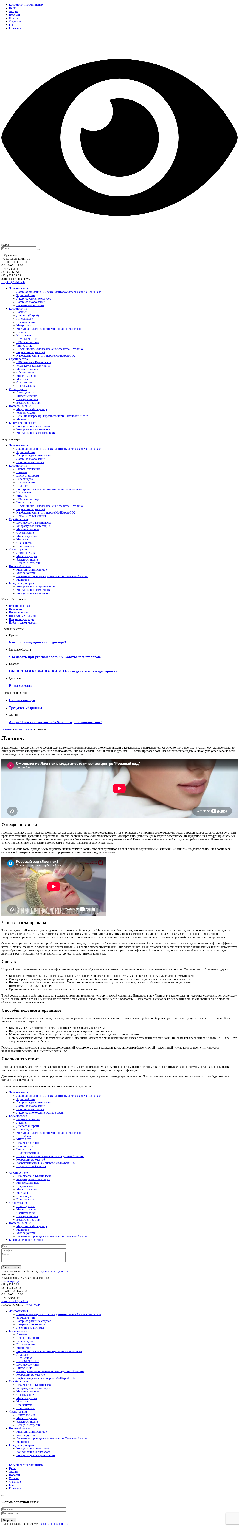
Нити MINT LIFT (27, 338)
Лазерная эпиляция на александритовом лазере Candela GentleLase (58, 291)
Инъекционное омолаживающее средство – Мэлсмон (50, 348)
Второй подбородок (21, 619)
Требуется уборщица (25, 708)
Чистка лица (24, 345)
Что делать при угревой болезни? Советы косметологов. (55, 657)
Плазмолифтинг (26, 322)
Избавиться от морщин (23, 622)
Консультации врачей (22, 422)
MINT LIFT (23, 495)
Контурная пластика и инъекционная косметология (49, 328)
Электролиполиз (27, 399)
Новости (14, 14)
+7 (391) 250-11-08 (13, 282)
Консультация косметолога (33, 429)
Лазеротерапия (18, 288)
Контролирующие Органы (26, 1239)
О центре (15, 21)
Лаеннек (21, 312)
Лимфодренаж (25, 392)
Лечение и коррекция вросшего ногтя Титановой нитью (52, 416)
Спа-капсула (24, 382)
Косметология (18, 308)
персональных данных (53, 1271)
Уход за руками (26, 412)
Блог (12, 24)
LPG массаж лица (27, 342)
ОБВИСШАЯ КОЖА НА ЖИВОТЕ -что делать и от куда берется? (63, 671)
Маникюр (22, 419)
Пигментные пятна (21, 612)
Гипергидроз (24, 318)
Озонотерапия (25, 1212)
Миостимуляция (26, 375)
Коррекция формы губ (30, 352)
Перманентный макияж (31, 515)
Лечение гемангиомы (30, 305)
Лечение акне (25, 1146)
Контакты (15, 28)
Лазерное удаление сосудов (33, 298)
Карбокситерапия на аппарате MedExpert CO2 (45, 355)
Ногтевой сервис (20, 405)
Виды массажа (21, 686)
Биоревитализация (28, 468)
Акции (13, 11)
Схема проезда (10, 1281)
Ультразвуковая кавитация (33, 365)
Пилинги (22, 332)
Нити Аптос (24, 335)
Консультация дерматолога (33, 426)
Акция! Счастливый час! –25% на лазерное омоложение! (55, 722)
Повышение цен (22, 700)
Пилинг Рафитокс (27, 1152)
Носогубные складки (22, 615)
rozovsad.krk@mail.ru (14, 1301)
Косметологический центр (26, 4)
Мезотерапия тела (27, 369)
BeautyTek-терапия (28, 402)
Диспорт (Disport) (27, 315)
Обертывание (25, 372)
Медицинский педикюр (31, 409)
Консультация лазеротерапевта (35, 432)
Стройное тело (18, 359)
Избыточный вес (19, 605)
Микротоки (23, 325)
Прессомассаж (25, 385)
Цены (12, 8)
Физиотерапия (18, 389)
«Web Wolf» (33, 1304)
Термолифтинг (25, 295)
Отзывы (14, 18)
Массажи (22, 379)
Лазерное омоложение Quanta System (39, 1112)
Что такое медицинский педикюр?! (37, 642)
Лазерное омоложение (30, 301)
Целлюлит (15, 609)
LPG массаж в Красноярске (33, 362)
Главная (6, 729)
